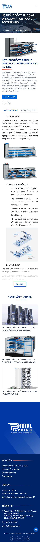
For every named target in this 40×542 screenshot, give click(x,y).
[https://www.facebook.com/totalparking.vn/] (12, 538)
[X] (9, 103)
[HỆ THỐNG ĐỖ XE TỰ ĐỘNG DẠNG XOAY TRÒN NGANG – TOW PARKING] (20, 47)
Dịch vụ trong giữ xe (9, 490)
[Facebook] (4, 103)
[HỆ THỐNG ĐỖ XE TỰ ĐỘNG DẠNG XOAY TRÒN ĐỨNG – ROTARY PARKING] (20, 318)
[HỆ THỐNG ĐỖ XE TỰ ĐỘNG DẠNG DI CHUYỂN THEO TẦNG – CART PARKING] (20, 350)
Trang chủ (5, 28)
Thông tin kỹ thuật (28, 110)
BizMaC (33, 533)
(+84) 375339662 (11, 522)
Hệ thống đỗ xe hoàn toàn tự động (17, 30)
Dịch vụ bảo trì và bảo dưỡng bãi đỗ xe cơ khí (18, 497)
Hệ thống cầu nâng (9, 473)
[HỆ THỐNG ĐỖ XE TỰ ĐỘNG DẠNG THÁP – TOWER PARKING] (20, 382)
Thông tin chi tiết (10, 110)
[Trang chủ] (7, 6)
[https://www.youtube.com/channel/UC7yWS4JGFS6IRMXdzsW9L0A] (17, 538)
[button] (36, 6)
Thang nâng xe (7, 476)
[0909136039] (22, 538)
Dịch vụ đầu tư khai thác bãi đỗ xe (14, 494)
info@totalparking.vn (12, 526)
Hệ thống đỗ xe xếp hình (11, 469)
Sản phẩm (15, 28)
